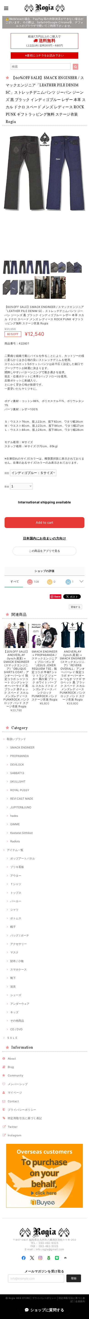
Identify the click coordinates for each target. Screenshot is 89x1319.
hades (14, 815)
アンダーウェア (19, 1003)
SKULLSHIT (18, 781)
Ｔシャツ (15, 884)
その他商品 (17, 1020)
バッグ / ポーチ (19, 935)
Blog (11, 1067)
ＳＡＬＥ (12, 1037)
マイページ (15, 1092)
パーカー (15, 901)
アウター (15, 875)
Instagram (14, 1135)
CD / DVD (16, 1029)
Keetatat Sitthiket (21, 833)
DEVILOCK (17, 764)
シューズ (15, 995)
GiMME (15, 824)
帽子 (13, 926)
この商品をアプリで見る (44, 550)
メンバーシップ (18, 1084)
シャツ (14, 909)
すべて (14, 581)
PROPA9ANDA (19, 756)
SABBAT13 (17, 773)
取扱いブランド (16, 739)
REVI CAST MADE (21, 798)
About (12, 1058)
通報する (75, 606)
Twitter (12, 1127)
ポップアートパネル (22, 858)
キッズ (14, 1012)
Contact (13, 1101)
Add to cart (44, 522)
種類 (7, 473)
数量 (7, 486)
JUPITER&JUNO (20, 807)
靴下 (13, 978)
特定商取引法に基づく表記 (25, 1118)
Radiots (15, 841)
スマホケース (18, 969)
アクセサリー (18, 944)
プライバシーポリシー (22, 1109)
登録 (73, 1278)
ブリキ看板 (17, 867)
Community (15, 1075)
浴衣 (13, 986)
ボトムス (15, 918)
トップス (15, 892)
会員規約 (80, 1301)
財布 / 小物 (17, 961)
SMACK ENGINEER (22, 747)
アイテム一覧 (15, 850)
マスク (14, 952)
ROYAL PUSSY (19, 790)
